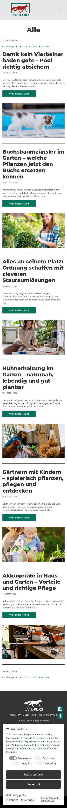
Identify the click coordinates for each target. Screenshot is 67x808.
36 (36, 46)
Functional (49, 758)
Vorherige (9, 46)
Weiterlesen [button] (19, 93)
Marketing (49, 763)
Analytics (26, 763)
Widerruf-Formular (48, 714)
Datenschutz (29, 714)
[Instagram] (60, 708)
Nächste (44, 46)
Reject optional (33, 774)
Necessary (24, 758)
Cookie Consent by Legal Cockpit (50, 799)
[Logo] (19, 9)
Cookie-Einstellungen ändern (33, 720)
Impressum (15, 714)
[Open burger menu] (60, 9)
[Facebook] (60, 716)
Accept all (33, 784)
